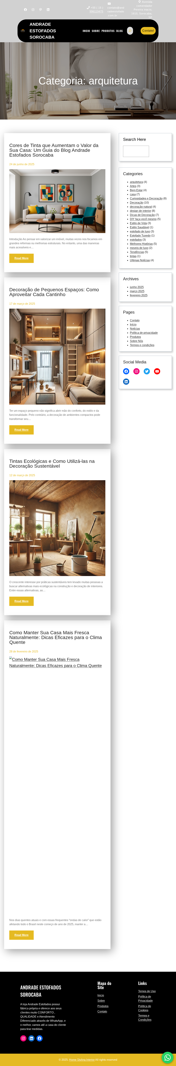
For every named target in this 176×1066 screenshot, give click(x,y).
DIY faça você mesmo (143, 219)
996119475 (96, 11)
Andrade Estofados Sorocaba (43, 31)
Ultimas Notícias (140, 260)
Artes (133, 186)
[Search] (159, 151)
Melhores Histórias (141, 243)
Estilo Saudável (139, 227)
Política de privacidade (144, 332)
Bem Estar (136, 190)
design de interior (140, 210)
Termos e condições (142, 345)
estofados (136, 239)
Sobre (101, 1000)
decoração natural (141, 206)
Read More (21, 258)
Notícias (135, 328)
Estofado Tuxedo (140, 235)
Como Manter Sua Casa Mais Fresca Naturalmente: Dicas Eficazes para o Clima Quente (55, 637)
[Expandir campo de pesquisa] (130, 31)
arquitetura (136, 182)
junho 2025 (137, 287)
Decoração (136, 202)
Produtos (135, 336)
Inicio (100, 995)
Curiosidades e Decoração (146, 198)
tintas (133, 256)
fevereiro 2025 (138, 295)
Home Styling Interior (82, 1059)
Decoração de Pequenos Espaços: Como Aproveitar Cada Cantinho (54, 292)
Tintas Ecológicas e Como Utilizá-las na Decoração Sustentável (52, 464)
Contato (135, 320)
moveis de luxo (139, 247)
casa (133, 194)
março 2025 (137, 291)
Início (133, 324)
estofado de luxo (140, 231)
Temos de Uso (147, 991)
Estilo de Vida (138, 223)
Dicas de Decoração (142, 214)
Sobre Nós (136, 341)
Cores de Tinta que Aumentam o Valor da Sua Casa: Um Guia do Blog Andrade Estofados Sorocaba (53, 150)
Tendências (137, 252)
